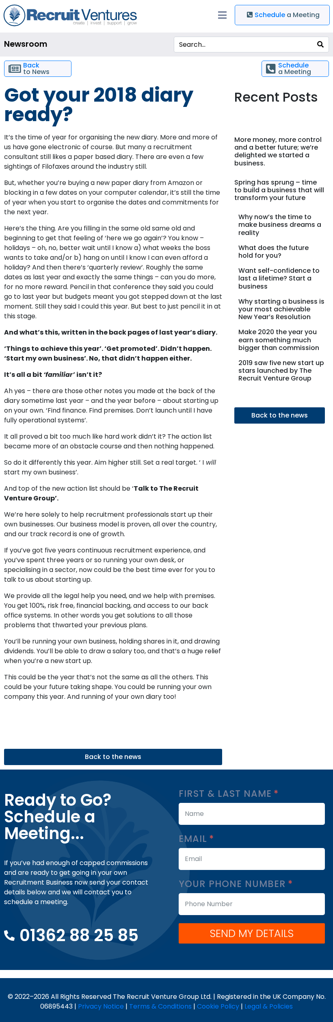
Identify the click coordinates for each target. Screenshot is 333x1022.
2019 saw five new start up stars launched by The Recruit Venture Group (281, 370)
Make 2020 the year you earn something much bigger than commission (278, 339)
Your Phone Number (234, 884)
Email (194, 839)
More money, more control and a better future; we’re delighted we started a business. (278, 151)
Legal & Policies (268, 1006)
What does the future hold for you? (273, 251)
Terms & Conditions (160, 1006)
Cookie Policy (218, 1006)
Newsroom (25, 44)
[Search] (320, 44)
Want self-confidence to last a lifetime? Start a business (279, 278)
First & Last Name (227, 794)
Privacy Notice (101, 1006)
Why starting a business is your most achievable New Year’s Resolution (281, 309)
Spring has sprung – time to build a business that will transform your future (279, 190)
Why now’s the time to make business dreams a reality (279, 224)
